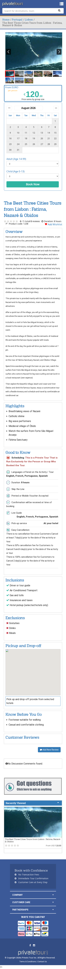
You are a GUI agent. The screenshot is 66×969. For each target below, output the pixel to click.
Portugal (17, 19)
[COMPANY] (53, 895)
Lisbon (29, 19)
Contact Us (42, 962)
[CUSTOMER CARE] (53, 902)
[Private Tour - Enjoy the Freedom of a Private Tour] (12, 4)
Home (6, 19)
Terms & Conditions (27, 962)
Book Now (32, 184)
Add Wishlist (54, 224)
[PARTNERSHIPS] (53, 910)
